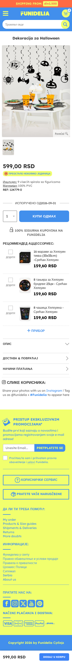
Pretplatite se (50, 448)
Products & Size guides (19, 524)
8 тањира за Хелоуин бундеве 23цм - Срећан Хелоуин (50, 284)
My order (9, 520)
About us (9, 579)
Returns (8, 532)
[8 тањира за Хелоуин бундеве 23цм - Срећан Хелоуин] (25, 285)
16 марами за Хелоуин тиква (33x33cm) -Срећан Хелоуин (49, 256)
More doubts (12, 536)
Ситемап (9, 571)
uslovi (31, 462)
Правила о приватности (20, 563)
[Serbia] (6, 604)
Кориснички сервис (38, 480)
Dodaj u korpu (54, 656)
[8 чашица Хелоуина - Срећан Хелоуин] (25, 313)
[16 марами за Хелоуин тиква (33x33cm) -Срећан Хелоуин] (25, 257)
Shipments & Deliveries (20, 528)
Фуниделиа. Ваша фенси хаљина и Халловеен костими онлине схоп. (35, 13)
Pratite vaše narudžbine (39, 494)
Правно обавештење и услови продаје (30, 559)
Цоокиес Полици (15, 567)
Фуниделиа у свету (16, 554)
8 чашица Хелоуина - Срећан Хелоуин (49, 310)
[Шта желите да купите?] (5, 13)
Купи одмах (44, 216)
